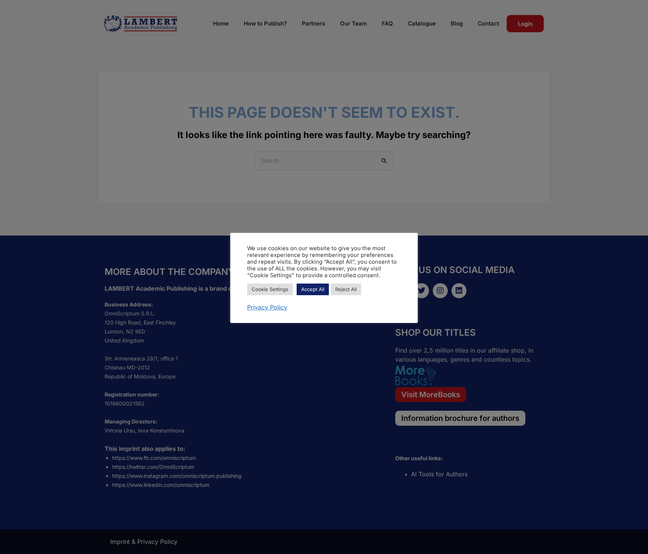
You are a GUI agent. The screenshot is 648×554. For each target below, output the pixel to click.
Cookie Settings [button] (270, 289)
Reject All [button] (346, 289)
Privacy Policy (267, 307)
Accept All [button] (312, 289)
